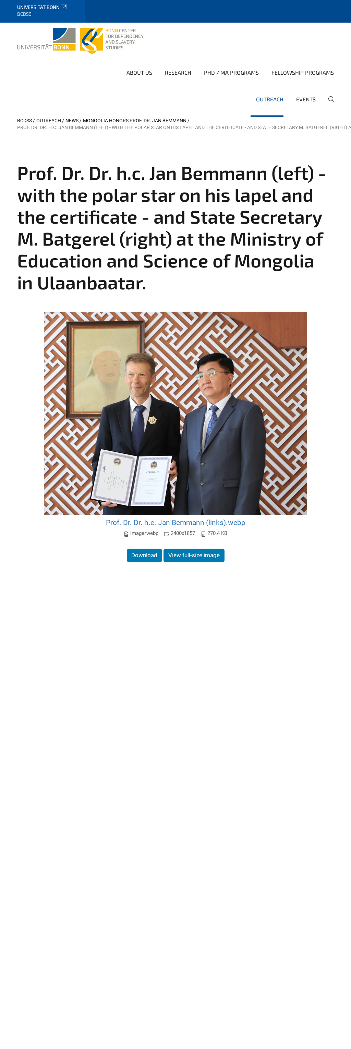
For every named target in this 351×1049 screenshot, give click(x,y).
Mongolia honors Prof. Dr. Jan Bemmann (134, 120)
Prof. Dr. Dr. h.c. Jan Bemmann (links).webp (175, 522)
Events (306, 99)
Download (144, 555)
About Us (139, 72)
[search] (328, 103)
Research (178, 72)
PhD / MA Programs (231, 72)
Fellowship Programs (302, 72)
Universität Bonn (38, 7)
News (71, 120)
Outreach (269, 99)
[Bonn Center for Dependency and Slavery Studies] (80, 41)
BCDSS (24, 120)
